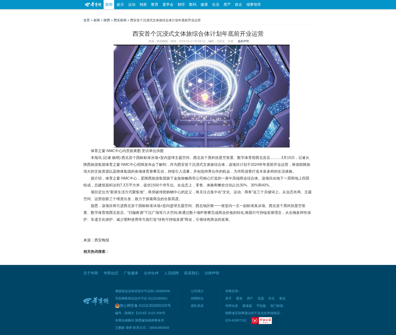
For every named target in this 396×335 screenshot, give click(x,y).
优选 (307, 14)
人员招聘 (171, 273)
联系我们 (191, 273)
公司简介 (197, 291)
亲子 (228, 298)
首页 (86, 20)
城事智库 (253, 4)
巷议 (282, 298)
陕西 (107, 20)
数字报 (271, 14)
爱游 (296, 14)
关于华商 (90, 273)
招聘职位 (197, 298)
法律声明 (211, 273)
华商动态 (111, 273)
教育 (154, 4)
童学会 (167, 4)
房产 (227, 4)
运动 (131, 4)
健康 (204, 4)
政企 (238, 4)
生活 (215, 4)
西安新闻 (120, 20)
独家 (143, 4)
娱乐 (120, 4)
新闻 (109, 4)
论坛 (257, 14)
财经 (181, 4)
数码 (192, 4)
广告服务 (131, 273)
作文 (271, 298)
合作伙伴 (151, 273)
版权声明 (243, 41)
